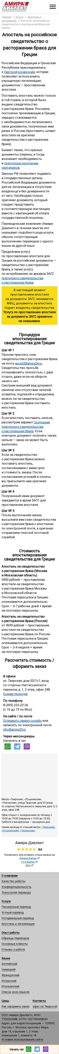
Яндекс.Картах (28, 858)
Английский (9, 963)
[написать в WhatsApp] (7, 749)
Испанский (9, 980)
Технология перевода (16, 892)
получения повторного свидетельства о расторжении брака (26, 426)
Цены (5, 1000)
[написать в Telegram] (17, 749)
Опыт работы (11, 932)
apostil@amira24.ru (28, 363)
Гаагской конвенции (19, 72)
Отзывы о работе (13, 949)
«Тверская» (48, 827)
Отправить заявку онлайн (22, 721)
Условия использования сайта (22, 1039)
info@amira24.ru (14, 729)
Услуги (6, 901)
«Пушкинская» (10, 830)
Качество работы (13, 881)
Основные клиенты (15, 943)
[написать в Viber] (26, 749)
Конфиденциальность (16, 886)
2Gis (28, 865)
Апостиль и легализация (18, 923)
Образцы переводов (15, 938)
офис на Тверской (45, 1006)
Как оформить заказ (15, 1006)
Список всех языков (15, 992)
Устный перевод (13, 912)
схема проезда (15, 694)
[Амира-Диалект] (19, 7)
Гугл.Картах (28, 861)
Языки (6, 958)
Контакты (39, 1000)
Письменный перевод (16, 906)
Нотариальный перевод (18, 918)
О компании (10, 875)
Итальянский (10, 986)
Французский (10, 975)
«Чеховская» (27, 830)
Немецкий (8, 969)
